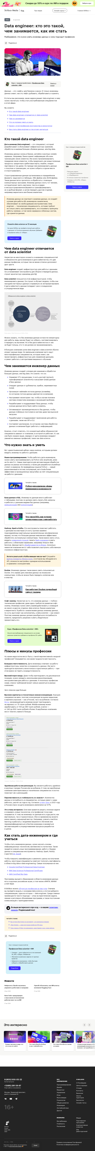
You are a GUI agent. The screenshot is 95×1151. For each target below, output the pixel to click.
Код (7, 19)
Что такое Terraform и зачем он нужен (62, 1045)
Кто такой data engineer (19, 111)
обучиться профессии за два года (33, 888)
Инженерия (61, 1105)
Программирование (64, 1084)
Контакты (79, 1090)
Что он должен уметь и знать (21, 122)
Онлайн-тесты (81, 1102)
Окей (35, 1145)
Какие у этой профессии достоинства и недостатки (30, 126)
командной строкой (20, 540)
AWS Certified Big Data (18, 874)
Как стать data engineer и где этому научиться (28, 129)
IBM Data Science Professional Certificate (26, 871)
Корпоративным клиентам (82, 1126)
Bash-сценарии (41, 540)
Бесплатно (80, 1100)
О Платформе (81, 1082)
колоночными (26, 505)
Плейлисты (61, 1123)
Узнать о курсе (77, 187)
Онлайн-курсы (59, 10)
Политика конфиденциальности (67, 1144)
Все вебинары (62, 1121)
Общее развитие (63, 1102)
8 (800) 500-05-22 (13, 1079)
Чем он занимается (17, 119)
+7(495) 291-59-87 (12, 1085)
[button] (84, 1025)
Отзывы (79, 1088)
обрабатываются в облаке (35, 545)
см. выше (16, 854)
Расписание (61, 1126)
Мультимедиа (61, 1097)
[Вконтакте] (5, 1098)
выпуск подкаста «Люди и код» (20, 559)
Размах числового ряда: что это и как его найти (14, 1045)
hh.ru (6, 702)
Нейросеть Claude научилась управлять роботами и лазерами (16, 987)
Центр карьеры (81, 1085)
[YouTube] (11, 1099)
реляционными (10, 505)
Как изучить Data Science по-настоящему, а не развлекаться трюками (29, 921)
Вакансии (79, 1093)
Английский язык (63, 1108)
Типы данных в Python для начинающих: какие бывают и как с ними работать (32, 928)
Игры (58, 1095)
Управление (61, 1092)
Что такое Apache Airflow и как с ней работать (37, 1045)
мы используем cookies (15, 1146)
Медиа (78, 1118)
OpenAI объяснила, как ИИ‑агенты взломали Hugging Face (46, 987)
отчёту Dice (44, 802)
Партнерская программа (81, 1121)
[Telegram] (16, 1099)
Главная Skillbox (83, 10)
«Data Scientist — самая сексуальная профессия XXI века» (26, 925)
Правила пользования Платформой (69, 1142)
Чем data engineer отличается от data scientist (28, 115)
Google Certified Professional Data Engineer (27, 867)
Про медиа (38, 10)
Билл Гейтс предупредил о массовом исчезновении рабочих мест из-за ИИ (14, 998)
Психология (61, 1100)
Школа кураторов (80, 1096)
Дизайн (59, 1087)
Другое (59, 1110)
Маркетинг (60, 1089)
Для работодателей (81, 1130)
